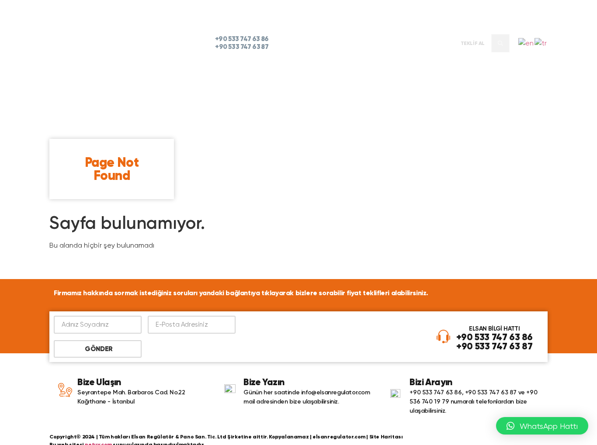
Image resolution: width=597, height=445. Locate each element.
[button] (500, 43)
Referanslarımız (390, 43)
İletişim (437, 43)
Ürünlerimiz (337, 43)
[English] (526, 42)
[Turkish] (541, 42)
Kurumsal (293, 43)
